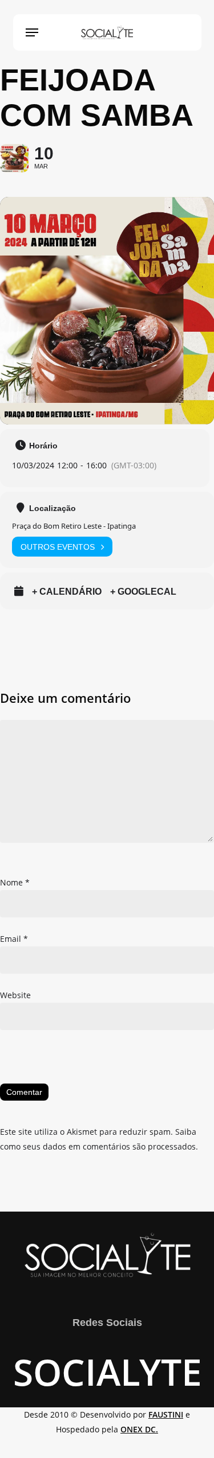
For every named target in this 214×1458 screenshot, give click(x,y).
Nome (15, 882)
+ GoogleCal (143, 591)
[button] (32, 32)
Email (14, 938)
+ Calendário (67, 591)
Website (15, 995)
